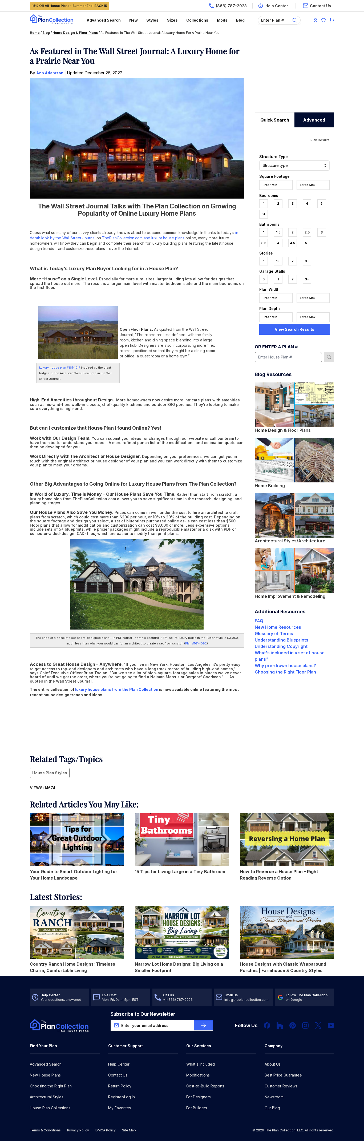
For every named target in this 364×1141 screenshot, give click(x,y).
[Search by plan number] (329, 357)
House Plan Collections (50, 1108)
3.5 (263, 243)
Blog (240, 20)
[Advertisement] (294, 79)
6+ (263, 214)
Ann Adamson (49, 73)
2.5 (307, 232)
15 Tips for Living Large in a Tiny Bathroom (180, 871)
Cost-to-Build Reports (205, 1086)
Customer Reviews (281, 1086)
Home (35, 33)
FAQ (259, 620)
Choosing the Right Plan (51, 1086)
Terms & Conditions (45, 1130)
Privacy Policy (78, 1130)
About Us (273, 1064)
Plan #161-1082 (196, 643)
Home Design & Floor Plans (75, 33)
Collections (197, 20)
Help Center (119, 1064)
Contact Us (117, 1075)
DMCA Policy (105, 1130)
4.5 (292, 243)
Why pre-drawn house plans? (285, 665)
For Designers (198, 1097)
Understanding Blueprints (281, 640)
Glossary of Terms (274, 633)
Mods (222, 20)
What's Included (200, 1064)
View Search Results (294, 329)
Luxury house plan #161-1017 (59, 367)
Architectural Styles (46, 1097)
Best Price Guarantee (283, 1075)
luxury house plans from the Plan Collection (116, 689)
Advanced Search (104, 20)
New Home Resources (278, 627)
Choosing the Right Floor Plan (285, 672)
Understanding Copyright (281, 646)
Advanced (314, 120)
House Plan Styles (49, 773)
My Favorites (119, 1108)
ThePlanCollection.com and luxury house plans (143, 238)
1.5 (278, 232)
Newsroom (274, 1097)
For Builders (196, 1108)
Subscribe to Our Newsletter (143, 1014)
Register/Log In (121, 1097)
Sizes (172, 20)
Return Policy (119, 1086)
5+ (307, 243)
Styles (152, 20)
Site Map (129, 1130)
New (133, 20)
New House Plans (45, 1075)
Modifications (198, 1075)
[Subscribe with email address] (203, 1025)
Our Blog (272, 1108)
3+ (307, 261)
